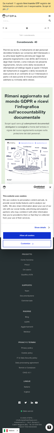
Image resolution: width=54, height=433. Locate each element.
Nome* (9, 180)
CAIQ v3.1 (27, 372)
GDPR (27, 322)
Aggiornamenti (27, 327)
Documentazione (27, 296)
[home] (9, 16)
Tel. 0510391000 (35, 425)
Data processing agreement (27, 363)
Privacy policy (27, 348)
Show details (40, 227)
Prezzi (27, 265)
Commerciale (27, 301)
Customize (25, 243)
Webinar (27, 332)
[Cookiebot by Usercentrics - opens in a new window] (34, 187)
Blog (27, 317)
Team (27, 291)
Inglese (27, 392)
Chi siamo (27, 270)
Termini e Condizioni (27, 368)
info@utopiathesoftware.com (26, 420)
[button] (49, 16)
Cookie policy (27, 353)
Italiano (27, 387)
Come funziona (27, 260)
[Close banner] (50, 187)
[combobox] (11, 430)
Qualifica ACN (27, 275)
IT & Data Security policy (27, 358)
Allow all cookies (27, 235)
